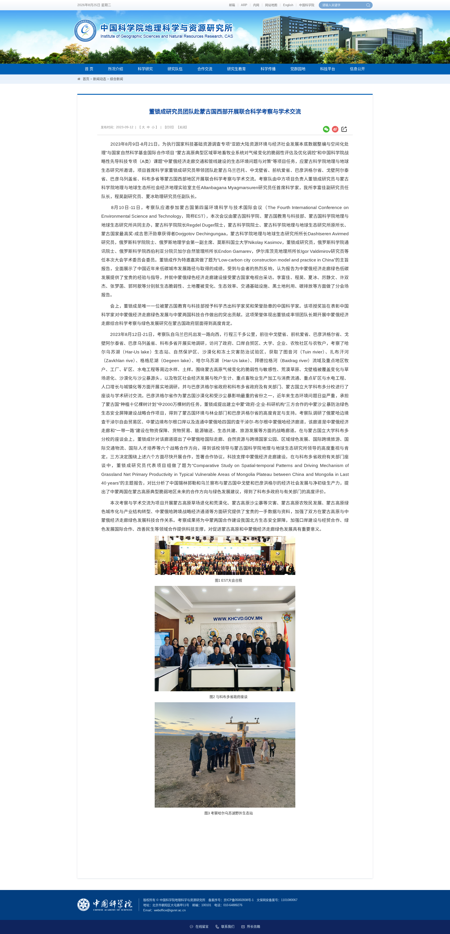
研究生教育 (236, 69)
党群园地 (297, 69)
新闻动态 (99, 79)
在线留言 (202, 926)
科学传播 (268, 69)
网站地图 (271, 5)
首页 (86, 79)
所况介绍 (115, 69)
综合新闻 (116, 79)
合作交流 (204, 69)
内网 (256, 5)
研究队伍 (175, 69)
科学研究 (145, 69)
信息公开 (357, 69)
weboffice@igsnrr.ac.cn (170, 910)
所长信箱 (253, 926)
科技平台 (327, 69)
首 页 (89, 69)
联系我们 (227, 926)
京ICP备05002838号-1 (239, 900)
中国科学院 (306, 5)
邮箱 (232, 5)
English (288, 5)
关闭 (182, 127)
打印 (169, 127)
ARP (244, 5)
